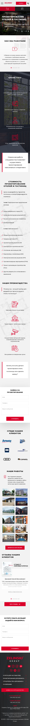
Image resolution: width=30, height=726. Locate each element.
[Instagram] (13, 666)
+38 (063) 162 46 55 (15, 697)
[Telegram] (15, 670)
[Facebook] (17, 666)
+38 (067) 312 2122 (15, 702)
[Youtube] (9, 666)
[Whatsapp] (19, 670)
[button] (28, 3)
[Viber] (11, 670)
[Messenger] (21, 666)
